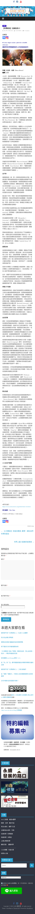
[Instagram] (7, 37)
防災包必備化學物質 (7, 637)
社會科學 (4, 834)
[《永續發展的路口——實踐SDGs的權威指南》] (14, 768)
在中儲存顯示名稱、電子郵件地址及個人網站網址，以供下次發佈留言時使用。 (17, 614)
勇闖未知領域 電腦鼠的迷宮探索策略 (12, 642)
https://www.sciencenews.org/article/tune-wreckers (16, 506)
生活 (13, 826)
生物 (12, 830)
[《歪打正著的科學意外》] (14, 796)
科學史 (10, 837)
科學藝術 (10, 834)
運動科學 (11, 844)
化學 (6, 823)
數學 (10, 826)
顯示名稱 (4, 585)
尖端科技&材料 (5, 830)
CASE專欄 (4, 850)
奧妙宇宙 (11, 823)
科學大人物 (4, 853)
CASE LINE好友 (12, 883)
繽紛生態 (4, 844)
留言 (3, 559)
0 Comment (26, 30)
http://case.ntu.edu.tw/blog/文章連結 (11, 710)
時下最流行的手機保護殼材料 (10, 646)
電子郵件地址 (5, 596)
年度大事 (11, 850)
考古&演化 (4, 826)
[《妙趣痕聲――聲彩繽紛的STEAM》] (14, 782)
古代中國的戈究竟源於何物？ (10, 680)
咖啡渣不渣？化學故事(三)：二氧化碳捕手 (13, 669)
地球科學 (3, 837)
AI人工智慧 (4, 819)
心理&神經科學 (5, 841)
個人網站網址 (5, 604)
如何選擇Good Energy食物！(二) (10, 658)
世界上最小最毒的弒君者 (24, 542)
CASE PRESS (18, 30)
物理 (4, 26)
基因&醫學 (12, 819)
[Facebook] (4, 37)
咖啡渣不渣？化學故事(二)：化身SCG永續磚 (14, 633)
